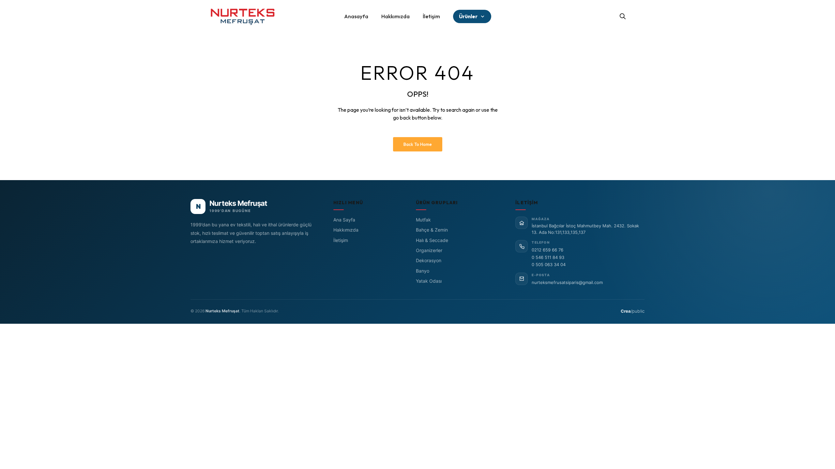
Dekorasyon (428, 260)
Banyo (422, 271)
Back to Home (417, 144)
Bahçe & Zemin (432, 230)
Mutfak (423, 219)
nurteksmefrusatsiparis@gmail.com (567, 282)
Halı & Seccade (432, 240)
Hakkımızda (345, 230)
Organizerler (429, 250)
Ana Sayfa (344, 219)
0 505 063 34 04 (549, 264)
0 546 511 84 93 (548, 257)
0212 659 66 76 (547, 249)
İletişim (340, 240)
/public (633, 311)
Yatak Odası (429, 281)
